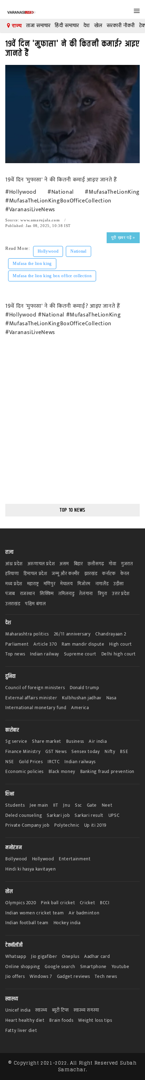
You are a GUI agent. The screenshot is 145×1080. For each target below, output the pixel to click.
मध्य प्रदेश (13, 584)
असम (64, 564)
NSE (9, 762)
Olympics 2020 (20, 903)
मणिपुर (50, 584)
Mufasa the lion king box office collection (52, 275)
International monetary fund (36, 708)
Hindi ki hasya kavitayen (30, 869)
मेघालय (66, 584)
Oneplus (71, 956)
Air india (98, 741)
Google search (60, 967)
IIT (55, 805)
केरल (125, 574)
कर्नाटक (109, 574)
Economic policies (24, 771)
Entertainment (74, 859)
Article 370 (45, 644)
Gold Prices (31, 762)
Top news (15, 654)
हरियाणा (12, 574)
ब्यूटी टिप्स (60, 1010)
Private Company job (27, 825)
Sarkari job (58, 815)
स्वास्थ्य (41, 1010)
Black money (62, 771)
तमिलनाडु (66, 594)
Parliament (17, 644)
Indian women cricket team (34, 913)
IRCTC (53, 762)
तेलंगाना (86, 594)
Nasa (111, 698)
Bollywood (16, 859)
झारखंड (90, 574)
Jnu (66, 805)
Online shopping (22, 967)
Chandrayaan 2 (110, 634)
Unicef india (18, 1010)
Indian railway (44, 654)
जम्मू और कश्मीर (66, 574)
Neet (107, 805)
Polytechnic (66, 825)
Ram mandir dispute (83, 644)
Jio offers (15, 976)
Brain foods (61, 1020)
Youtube (121, 967)
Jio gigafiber (44, 956)
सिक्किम (47, 594)
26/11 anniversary (72, 634)
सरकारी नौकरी (121, 25)
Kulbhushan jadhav (81, 698)
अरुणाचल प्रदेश (41, 564)
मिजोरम (83, 584)
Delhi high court (118, 654)
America (80, 708)
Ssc (78, 805)
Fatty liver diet (21, 1030)
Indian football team (27, 923)
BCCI (104, 903)
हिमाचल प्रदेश (35, 574)
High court (120, 644)
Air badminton (84, 913)
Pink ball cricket (58, 903)
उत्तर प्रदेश (121, 594)
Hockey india (67, 923)
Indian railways (80, 762)
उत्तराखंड (12, 604)
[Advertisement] (72, 425)
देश (86, 25)
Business (75, 741)
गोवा (112, 564)
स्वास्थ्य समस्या (86, 1010)
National (78, 251)
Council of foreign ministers (35, 688)
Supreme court (80, 654)
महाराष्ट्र (33, 584)
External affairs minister (31, 698)
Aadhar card (97, 956)
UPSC (114, 815)
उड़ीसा (118, 584)
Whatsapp (15, 956)
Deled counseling (23, 815)
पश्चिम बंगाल (35, 604)
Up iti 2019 (95, 825)
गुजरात (127, 564)
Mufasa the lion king (32, 263)
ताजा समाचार (38, 25)
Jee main (39, 805)
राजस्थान (27, 594)
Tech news (106, 976)
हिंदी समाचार (67, 25)
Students (15, 805)
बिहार (78, 564)
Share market (46, 741)
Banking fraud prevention (107, 771)
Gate (92, 805)
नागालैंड (102, 584)
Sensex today (85, 751)
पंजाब (10, 594)
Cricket (87, 903)
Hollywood (48, 251)
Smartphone (93, 967)
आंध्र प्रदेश (14, 564)
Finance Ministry (22, 751)
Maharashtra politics (27, 634)
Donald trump (84, 688)
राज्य (16, 25)
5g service (16, 741)
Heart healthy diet (25, 1020)
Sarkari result (89, 815)
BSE (124, 751)
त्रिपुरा (102, 594)
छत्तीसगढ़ (96, 564)
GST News (56, 751)
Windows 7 (41, 976)
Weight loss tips (95, 1020)
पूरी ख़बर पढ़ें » (123, 237)
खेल (98, 25)
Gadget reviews (73, 976)
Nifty (110, 751)
